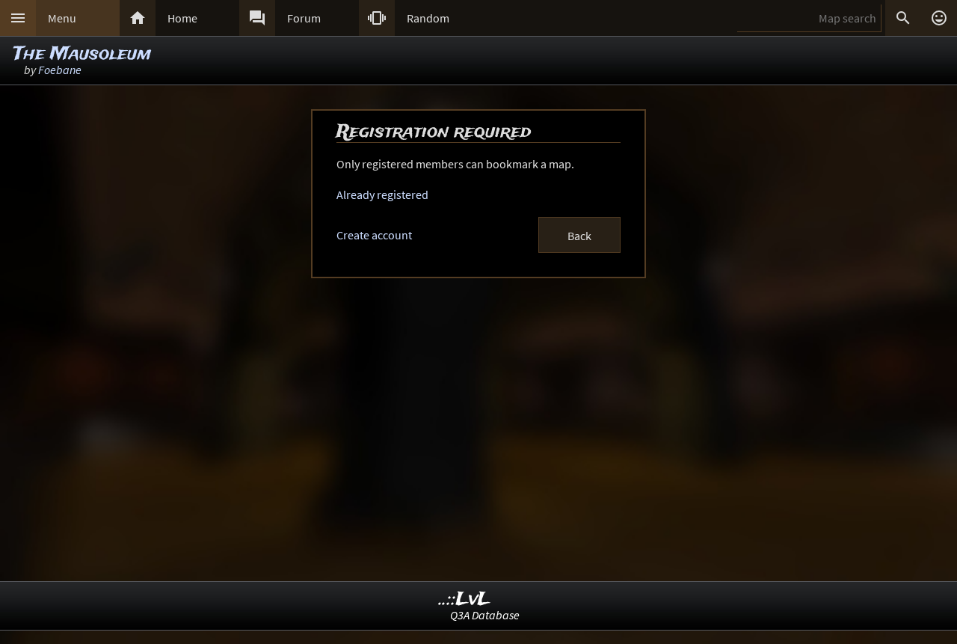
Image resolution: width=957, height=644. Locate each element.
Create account (374, 234)
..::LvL (465, 599)
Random (428, 17)
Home (182, 17)
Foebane (59, 69)
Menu (62, 17)
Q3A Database (485, 614)
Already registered (382, 194)
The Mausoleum (82, 54)
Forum (304, 17)
